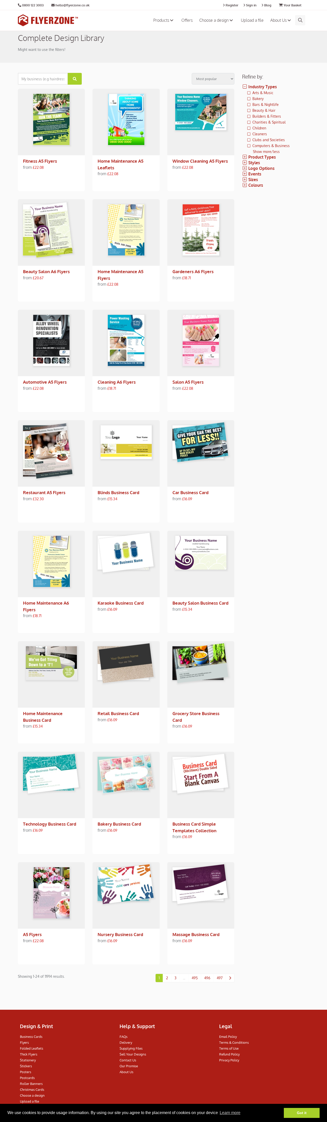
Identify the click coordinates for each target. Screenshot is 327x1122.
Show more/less (266, 151)
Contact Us (128, 1060)
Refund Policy (229, 1054)
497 (220, 978)
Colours (255, 185)
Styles (253, 162)
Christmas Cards (32, 1089)
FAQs (123, 1037)
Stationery (28, 1060)
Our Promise (129, 1066)
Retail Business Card (118, 713)
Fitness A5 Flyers (40, 161)
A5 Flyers (32, 934)
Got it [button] (302, 1113)
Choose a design (214, 20)
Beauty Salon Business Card (200, 603)
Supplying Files (131, 1048)
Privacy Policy (229, 1060)
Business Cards (31, 1037)
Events (254, 173)
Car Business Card (190, 492)
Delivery (126, 1042)
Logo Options (261, 168)
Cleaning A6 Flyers (117, 382)
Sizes (252, 179)
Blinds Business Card (118, 492)
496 (207, 978)
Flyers (24, 1042)
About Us (279, 20)
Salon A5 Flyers (188, 382)
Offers (187, 20)
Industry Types (262, 86)
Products (161, 20)
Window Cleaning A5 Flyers (200, 161)
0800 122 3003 (33, 5)
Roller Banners (31, 1084)
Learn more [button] (230, 1112)
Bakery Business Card (119, 824)
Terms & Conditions (234, 1042)
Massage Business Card (195, 934)
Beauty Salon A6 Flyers (46, 271)
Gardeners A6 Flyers (193, 271)
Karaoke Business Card (121, 603)
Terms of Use (229, 1048)
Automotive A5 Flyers (45, 382)
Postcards (27, 1078)
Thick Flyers (28, 1054)
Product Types (261, 157)
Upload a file (252, 20)
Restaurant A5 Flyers (44, 492)
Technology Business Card (49, 824)
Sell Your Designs (133, 1054)
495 (195, 978)
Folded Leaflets (31, 1048)
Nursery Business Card (120, 934)
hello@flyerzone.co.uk (72, 5)
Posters (25, 1072)
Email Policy (228, 1037)
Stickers (26, 1066)
